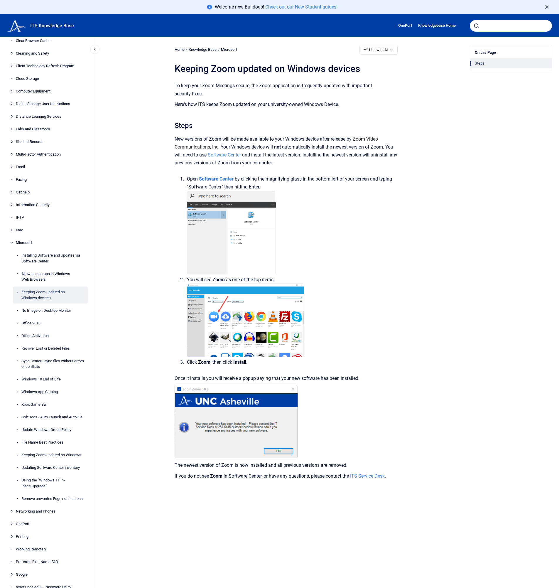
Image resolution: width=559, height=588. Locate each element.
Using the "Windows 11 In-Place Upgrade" (43, 483)
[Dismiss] (546, 7)
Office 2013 (30, 323)
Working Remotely (31, 549)
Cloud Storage (27, 78)
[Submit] (476, 26)
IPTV (20, 217)
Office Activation (35, 335)
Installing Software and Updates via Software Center (50, 258)
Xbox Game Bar (34, 404)
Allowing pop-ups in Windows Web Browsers (45, 277)
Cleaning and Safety (32, 53)
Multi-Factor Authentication (38, 154)
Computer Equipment (33, 91)
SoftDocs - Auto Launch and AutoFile (51, 417)
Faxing (21, 179)
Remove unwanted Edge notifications (52, 498)
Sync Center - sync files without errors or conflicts (52, 364)
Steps (479, 63)
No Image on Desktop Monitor (46, 310)
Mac (19, 230)
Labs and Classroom (33, 129)
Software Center (224, 155)
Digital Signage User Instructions (43, 104)
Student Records (29, 141)
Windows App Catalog (39, 392)
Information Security (33, 205)
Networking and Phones (35, 511)
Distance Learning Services (38, 116)
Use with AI (378, 50)
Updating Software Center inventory (50, 467)
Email (20, 167)
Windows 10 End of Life (41, 379)
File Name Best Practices (42, 442)
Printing (22, 536)
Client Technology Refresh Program (45, 66)
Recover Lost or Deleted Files (45, 348)
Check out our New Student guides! (301, 7)
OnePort (405, 25)
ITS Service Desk (367, 476)
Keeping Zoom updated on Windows (51, 455)
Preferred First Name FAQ (37, 562)
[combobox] (511, 25)
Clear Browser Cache (33, 40)
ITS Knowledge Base (52, 25)
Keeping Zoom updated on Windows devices (43, 295)
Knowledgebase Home (437, 25)
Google (22, 574)
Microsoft (24, 242)
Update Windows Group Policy (46, 429)
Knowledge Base (203, 49)
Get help (23, 192)
